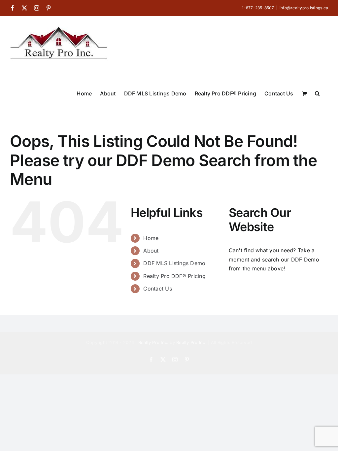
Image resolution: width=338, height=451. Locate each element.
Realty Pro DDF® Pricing (174, 276)
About (150, 250)
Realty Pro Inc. (153, 342)
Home (150, 238)
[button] (317, 92)
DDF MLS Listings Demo (174, 263)
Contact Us (157, 288)
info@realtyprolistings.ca (304, 7)
